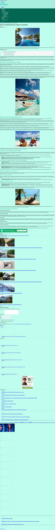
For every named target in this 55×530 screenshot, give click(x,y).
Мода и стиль (3, 9)
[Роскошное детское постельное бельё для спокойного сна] (5, 344)
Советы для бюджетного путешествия (8, 55)
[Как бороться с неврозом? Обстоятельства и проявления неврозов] (7, 461)
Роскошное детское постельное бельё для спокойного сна (9, 345)
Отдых (2, 18)
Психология (4, 16)
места (24, 422)
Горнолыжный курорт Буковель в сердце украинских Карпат (11, 293)
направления (7, 233)
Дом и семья (3, 11)
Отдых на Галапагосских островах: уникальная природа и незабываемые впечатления (13, 336)
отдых (30, 422)
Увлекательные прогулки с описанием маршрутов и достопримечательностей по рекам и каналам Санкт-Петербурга (21, 247)
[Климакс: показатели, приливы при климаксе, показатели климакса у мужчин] (7, 454)
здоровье (10, 422)
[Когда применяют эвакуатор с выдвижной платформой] (5, 373)
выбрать (3, 422)
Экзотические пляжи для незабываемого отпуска (10, 51)
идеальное (13, 422)
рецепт (47, 422)
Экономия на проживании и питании (9, 54)
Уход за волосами (5, 13)
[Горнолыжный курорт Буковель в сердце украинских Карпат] (7, 291)
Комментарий (2, 314)
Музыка (4, 20)
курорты (18, 422)
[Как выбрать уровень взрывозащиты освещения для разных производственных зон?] (5, 366)
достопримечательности (6, 422)
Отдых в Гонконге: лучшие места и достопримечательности (10, 304)
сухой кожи (50, 422)
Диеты (4, 10)
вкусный (1, 422)
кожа (16, 422)
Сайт (0, 318)
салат (48, 422)
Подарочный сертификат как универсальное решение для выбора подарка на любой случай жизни (18, 270)
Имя (1, 315)
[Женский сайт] (4, 5)
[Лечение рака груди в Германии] (6, 493)
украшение (53, 422)
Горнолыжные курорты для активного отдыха (9, 52)
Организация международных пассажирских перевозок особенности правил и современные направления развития (21, 281)
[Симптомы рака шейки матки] (7, 468)
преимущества (37, 422)
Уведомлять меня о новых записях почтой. (7, 321)
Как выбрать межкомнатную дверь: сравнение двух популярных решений (11, 359)
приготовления (44, 422)
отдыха (10, 233)
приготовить (40, 422)
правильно (35, 422)
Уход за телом (5, 15)
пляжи (32, 422)
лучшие (4, 233)
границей (1, 233)
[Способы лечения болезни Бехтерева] (7, 431)
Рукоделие (3, 17)
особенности (27, 422)
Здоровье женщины (4, 12)
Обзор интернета (5, 19)
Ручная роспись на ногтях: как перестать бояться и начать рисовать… (11, 352)
